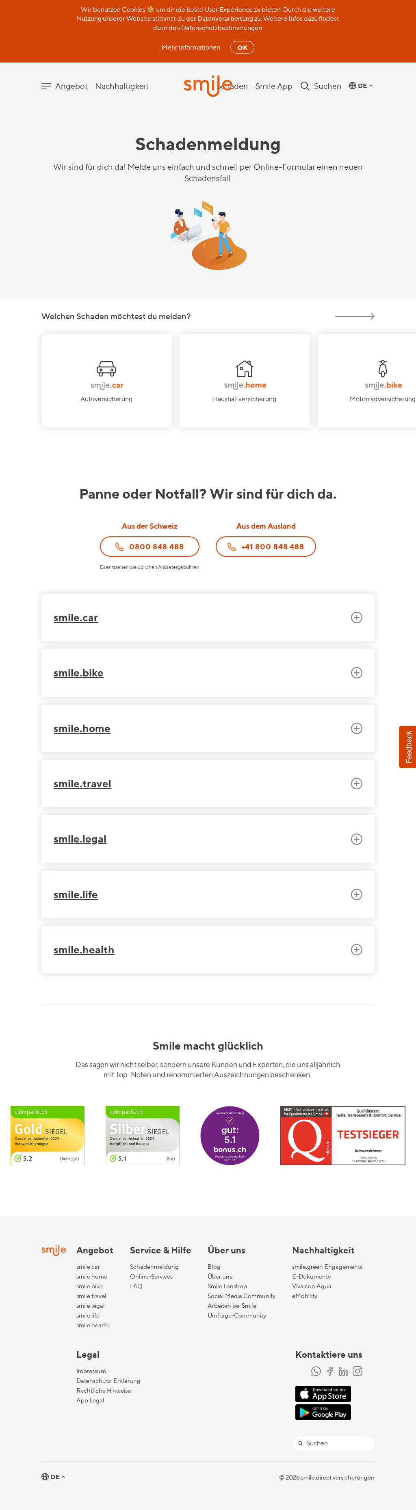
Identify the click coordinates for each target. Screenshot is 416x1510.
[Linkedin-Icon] (344, 1372)
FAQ (136, 1286)
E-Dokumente (311, 1276)
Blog (214, 1266)
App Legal (90, 1400)
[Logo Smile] (208, 87)
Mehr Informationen (191, 47)
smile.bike (89, 1286)
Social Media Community (241, 1296)
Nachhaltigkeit (122, 86)
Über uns (220, 1276)
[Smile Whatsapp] (316, 1372)
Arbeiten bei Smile (232, 1305)
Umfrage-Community (237, 1315)
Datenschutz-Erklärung (108, 1381)
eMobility (304, 1296)
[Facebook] (330, 1372)
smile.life (88, 1315)
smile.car (88, 1266)
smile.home (91, 1276)
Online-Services (151, 1276)
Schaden (232, 86)
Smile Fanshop (227, 1286)
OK (242, 47)
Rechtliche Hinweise (103, 1390)
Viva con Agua (312, 1286)
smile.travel (91, 1296)
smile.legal (90, 1305)
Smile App (274, 86)
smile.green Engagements (327, 1266)
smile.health (92, 1325)
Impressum (91, 1371)
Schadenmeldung (154, 1266)
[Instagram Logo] (357, 1372)
